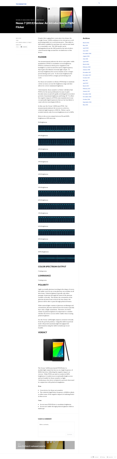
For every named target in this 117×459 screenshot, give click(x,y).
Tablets (32, 20)
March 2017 (86, 86)
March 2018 (86, 64)
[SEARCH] (99, 3)
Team (17, 40)
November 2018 (87, 53)
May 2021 (85, 45)
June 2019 (85, 50)
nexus (24, 20)
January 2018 (86, 69)
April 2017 (85, 83)
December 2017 (87, 72)
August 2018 (86, 56)
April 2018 (85, 61)
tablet (30, 42)
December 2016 (87, 94)
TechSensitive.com (39, 20)
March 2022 (86, 42)
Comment (69, 434)
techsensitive (21, 4)
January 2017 (86, 91)
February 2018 (86, 67)
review (28, 20)
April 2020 (86, 48)
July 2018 (85, 59)
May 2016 (85, 104)
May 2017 (85, 80)
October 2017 (86, 77)
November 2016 (87, 96)
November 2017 (87, 75)
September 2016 (87, 102)
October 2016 (86, 99)
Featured (18, 20)
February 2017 (86, 88)
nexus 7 (25, 42)
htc (22, 20)
